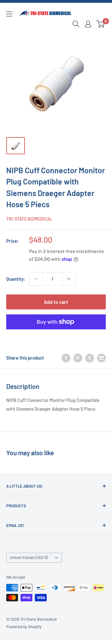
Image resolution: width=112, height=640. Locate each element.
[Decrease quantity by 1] (35, 278)
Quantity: (15, 279)
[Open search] (75, 24)
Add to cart (56, 302)
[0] (101, 24)
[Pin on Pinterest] (77, 357)
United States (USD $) (29, 557)
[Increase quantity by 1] (68, 278)
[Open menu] (9, 14)
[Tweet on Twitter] (89, 357)
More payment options (56, 336)
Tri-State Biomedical (29, 219)
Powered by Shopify (23, 626)
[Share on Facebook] (66, 357)
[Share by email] (101, 357)
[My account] (88, 24)
